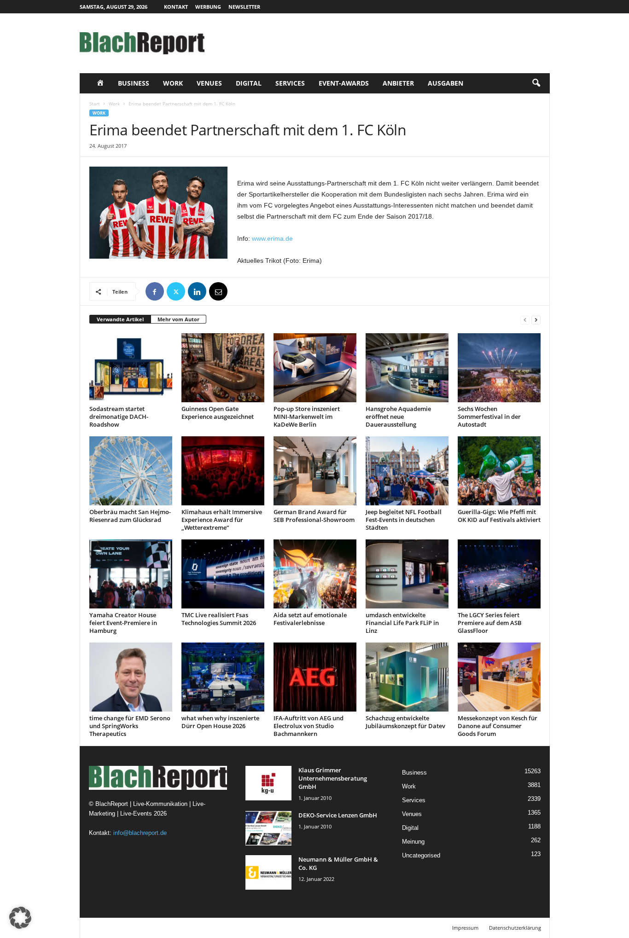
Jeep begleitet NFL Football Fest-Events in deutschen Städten (404, 520)
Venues (209, 83)
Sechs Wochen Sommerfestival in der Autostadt (489, 416)
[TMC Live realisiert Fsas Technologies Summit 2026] (222, 573)
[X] (176, 291)
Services (290, 83)
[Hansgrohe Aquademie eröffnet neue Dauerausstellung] (407, 367)
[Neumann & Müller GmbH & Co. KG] (268, 872)
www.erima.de (272, 238)
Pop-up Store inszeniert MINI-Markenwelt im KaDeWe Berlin (307, 416)
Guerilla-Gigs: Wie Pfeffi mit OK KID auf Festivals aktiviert (499, 516)
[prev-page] (525, 319)
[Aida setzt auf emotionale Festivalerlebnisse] (315, 573)
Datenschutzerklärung (515, 927)
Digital (249, 83)
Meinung (413, 841)
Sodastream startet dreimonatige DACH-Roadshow (118, 416)
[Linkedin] (197, 291)
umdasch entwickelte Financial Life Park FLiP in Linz (402, 623)
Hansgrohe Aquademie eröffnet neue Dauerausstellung (398, 416)
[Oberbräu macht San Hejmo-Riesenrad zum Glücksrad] (130, 470)
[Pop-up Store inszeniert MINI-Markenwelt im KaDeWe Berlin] (315, 367)
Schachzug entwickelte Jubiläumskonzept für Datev (405, 722)
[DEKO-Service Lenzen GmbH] (268, 828)
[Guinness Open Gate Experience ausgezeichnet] (222, 367)
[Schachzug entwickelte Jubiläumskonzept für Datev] (407, 677)
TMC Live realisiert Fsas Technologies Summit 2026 (218, 619)
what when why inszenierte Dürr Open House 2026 (220, 722)
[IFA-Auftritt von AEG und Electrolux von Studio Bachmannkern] (315, 677)
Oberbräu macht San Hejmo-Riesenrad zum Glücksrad (130, 516)
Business (133, 83)
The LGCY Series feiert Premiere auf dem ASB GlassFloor (490, 623)
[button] (536, 83)
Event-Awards (344, 83)
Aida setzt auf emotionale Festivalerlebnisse (310, 619)
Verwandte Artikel (120, 319)
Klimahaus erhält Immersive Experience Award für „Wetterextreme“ (221, 520)
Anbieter (398, 83)
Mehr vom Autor (178, 319)
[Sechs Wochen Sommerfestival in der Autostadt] (499, 367)
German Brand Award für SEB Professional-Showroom (314, 516)
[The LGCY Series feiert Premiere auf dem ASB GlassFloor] (499, 573)
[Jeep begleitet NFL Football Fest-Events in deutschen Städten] (407, 470)
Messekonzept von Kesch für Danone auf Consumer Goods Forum (497, 726)
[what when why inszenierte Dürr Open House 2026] (222, 677)
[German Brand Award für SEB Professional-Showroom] (315, 470)
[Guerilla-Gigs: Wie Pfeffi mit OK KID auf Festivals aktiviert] (499, 470)
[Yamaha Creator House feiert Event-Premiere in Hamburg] (130, 573)
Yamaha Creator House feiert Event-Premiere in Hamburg (123, 623)
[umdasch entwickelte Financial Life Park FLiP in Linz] (407, 573)
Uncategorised (421, 855)
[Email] (218, 291)
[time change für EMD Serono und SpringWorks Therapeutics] (130, 677)
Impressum (465, 927)
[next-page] (536, 319)
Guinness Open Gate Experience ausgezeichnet (217, 413)
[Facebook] (155, 291)
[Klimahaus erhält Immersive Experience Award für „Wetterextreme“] (222, 470)
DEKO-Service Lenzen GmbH (337, 815)
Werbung (208, 6)
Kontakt (176, 6)
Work (173, 83)
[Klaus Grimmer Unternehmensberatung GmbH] (268, 783)
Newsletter (244, 6)
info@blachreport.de (140, 832)
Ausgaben (445, 83)
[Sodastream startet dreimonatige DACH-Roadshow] (130, 367)
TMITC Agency (166, 927)
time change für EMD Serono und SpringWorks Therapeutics (129, 726)
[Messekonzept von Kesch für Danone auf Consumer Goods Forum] (499, 677)
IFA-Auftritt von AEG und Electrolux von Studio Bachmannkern (309, 726)
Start (94, 103)
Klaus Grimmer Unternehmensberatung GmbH (332, 778)
